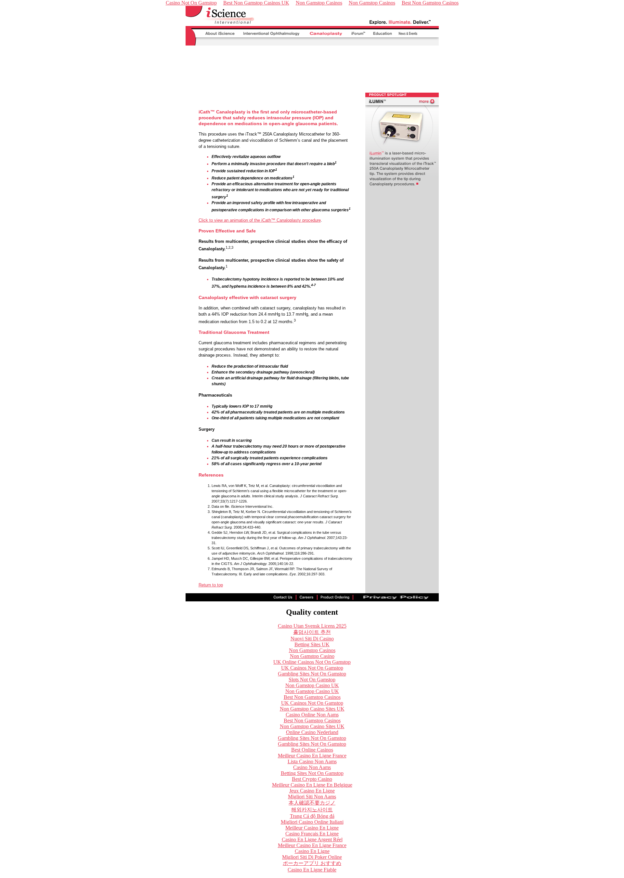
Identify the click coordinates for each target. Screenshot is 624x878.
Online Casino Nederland (312, 732)
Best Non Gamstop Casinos (312, 697)
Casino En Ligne (312, 851)
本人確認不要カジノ (312, 803)
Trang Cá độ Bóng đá (312, 816)
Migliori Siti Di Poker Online (312, 857)
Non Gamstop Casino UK (312, 685)
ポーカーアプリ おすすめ (312, 863)
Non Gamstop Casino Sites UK (312, 709)
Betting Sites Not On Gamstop (312, 773)
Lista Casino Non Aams (312, 761)
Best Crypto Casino (312, 779)
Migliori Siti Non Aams (312, 796)
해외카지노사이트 (312, 809)
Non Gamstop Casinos (312, 650)
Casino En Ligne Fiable (312, 869)
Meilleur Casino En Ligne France (312, 755)
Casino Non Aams (312, 767)
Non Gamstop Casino (312, 656)
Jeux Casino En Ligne (312, 790)
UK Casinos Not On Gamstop (312, 668)
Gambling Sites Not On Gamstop (312, 673)
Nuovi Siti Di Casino (312, 638)
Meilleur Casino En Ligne (312, 828)
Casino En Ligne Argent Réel (312, 839)
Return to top (211, 585)
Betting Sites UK (312, 644)
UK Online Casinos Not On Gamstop (312, 662)
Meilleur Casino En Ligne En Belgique (312, 785)
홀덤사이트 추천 (312, 632)
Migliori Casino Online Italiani (312, 822)
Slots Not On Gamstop (312, 679)
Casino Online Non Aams (312, 714)
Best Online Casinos (312, 750)
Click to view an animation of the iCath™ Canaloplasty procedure (260, 220)
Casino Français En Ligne (312, 833)
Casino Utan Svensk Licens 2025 (312, 626)
